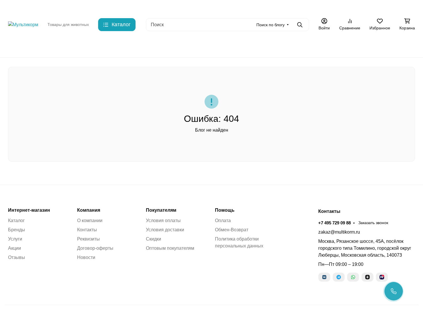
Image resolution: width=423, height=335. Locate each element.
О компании (89, 220)
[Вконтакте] (324, 277)
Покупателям (161, 210)
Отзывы (16, 257)
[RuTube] (382, 277)
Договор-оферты (95, 248)
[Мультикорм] (23, 24)
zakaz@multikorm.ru (339, 232)
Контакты (98, 7)
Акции (256, 7)
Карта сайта (169, 7)
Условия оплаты (163, 220)
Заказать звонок (360, 7)
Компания (88, 210)
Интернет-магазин (29, 210)
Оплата (223, 220)
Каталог (16, 220)
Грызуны (99, 45)
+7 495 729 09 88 (321, 7)
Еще (275, 7)
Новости (86, 257)
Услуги (15, 238)
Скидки (144, 7)
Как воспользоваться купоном (216, 7)
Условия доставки (165, 229)
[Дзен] (367, 277)
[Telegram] (339, 277)
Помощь (225, 210)
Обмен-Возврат (231, 229)
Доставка (122, 7)
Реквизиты (88, 238)
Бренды (16, 45)
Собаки (44, 45)
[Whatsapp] (353, 277)
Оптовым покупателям (170, 248)
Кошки (71, 45)
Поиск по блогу (270, 24)
